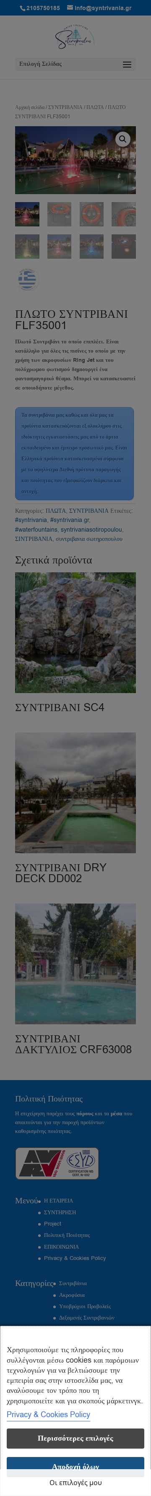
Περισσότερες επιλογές (75, 1438)
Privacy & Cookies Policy (48, 1415)
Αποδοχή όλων (75, 1467)
